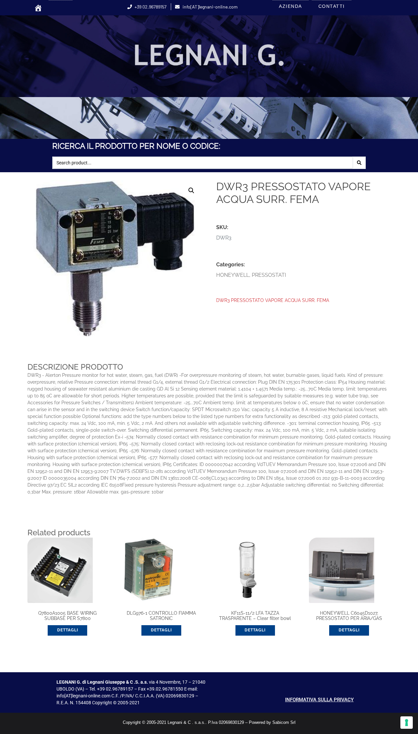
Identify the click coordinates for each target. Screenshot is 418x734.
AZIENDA (290, 6)
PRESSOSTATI (269, 275)
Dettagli (67, 630)
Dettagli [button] (161, 630)
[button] (191, 190)
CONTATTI (331, 6)
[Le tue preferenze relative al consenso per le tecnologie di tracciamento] (406, 722)
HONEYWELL (232, 275)
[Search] (359, 163)
